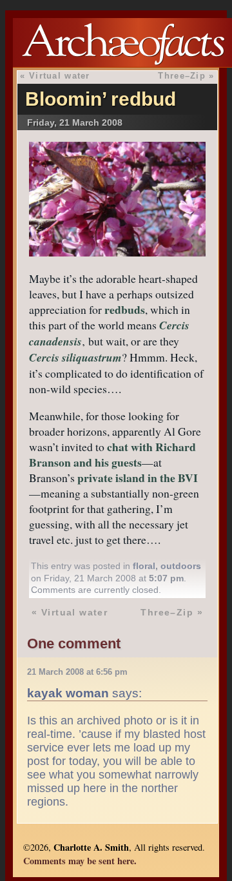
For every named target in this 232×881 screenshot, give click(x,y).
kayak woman (68, 693)
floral (144, 566)
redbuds (124, 309)
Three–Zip (182, 76)
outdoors (180, 566)
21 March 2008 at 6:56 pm (77, 672)
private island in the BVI (137, 477)
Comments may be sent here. (80, 860)
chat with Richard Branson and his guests (112, 454)
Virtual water (59, 76)
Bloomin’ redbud (100, 99)
